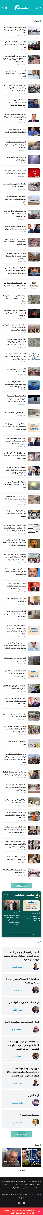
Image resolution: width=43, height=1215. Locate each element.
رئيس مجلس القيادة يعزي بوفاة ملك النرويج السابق (15, 599)
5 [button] (26, 934)
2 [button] (31, 934)
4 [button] (28, 934)
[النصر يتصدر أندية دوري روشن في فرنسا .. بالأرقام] (31, 1157)
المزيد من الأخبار (21, 885)
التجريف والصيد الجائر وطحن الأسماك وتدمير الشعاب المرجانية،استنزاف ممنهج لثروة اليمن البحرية (21, 955)
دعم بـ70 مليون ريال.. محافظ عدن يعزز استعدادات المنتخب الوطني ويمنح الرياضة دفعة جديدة (16, 102)
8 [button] (21, 934)
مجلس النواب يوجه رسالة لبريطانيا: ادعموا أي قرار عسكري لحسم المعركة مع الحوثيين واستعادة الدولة (15, 829)
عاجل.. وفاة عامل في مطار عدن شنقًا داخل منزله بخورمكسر (15, 659)
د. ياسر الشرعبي (17, 1056)
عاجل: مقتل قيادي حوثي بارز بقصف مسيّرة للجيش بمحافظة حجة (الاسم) (15, 171)
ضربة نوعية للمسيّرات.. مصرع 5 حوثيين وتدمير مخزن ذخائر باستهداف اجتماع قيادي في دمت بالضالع (15, 398)
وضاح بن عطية (17, 1102)
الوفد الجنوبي (33, 1095)
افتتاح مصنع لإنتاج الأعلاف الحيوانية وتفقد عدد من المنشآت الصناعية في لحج (15, 44)
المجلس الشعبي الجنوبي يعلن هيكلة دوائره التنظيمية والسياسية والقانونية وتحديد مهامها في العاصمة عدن (15, 528)
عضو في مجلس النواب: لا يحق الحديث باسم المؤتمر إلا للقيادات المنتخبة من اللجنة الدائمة (16, 586)
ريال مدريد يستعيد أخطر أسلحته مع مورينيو (11, 1162)
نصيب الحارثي (17, 966)
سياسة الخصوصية (25, 1194)
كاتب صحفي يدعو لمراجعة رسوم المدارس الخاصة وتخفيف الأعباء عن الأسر (15, 73)
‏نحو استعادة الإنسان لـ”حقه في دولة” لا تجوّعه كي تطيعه (22, 980)
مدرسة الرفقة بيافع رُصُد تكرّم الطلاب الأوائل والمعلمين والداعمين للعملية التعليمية (14, 513)
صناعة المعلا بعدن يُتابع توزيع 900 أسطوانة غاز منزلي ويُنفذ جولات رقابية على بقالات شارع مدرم (14, 59)
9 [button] (19, 934)
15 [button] (9, 934)
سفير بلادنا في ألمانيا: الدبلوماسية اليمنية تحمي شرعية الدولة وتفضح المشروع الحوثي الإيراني (16, 470)
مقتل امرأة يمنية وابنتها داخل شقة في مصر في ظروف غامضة (14, 687)
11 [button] (16, 934)
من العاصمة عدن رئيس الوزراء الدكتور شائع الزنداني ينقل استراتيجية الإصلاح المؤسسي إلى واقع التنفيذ (23, 1044)
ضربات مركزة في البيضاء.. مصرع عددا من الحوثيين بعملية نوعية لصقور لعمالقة (14, 298)
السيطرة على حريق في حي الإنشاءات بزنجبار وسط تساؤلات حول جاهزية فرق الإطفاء (15, 313)
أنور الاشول (17, 1122)
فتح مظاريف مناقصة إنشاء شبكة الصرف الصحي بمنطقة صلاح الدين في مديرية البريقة (15, 787)
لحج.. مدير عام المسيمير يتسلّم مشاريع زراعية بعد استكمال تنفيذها (14, 714)
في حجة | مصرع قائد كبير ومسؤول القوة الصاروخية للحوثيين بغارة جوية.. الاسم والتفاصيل (15, 241)
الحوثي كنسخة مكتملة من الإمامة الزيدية (22, 1021)
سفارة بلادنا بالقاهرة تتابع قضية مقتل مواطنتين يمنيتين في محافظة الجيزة (14, 284)
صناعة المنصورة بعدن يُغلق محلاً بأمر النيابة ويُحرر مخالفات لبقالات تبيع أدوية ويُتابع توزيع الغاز (15, 729)
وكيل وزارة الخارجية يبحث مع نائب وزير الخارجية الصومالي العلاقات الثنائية (14, 857)
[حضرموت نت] (21, 7)
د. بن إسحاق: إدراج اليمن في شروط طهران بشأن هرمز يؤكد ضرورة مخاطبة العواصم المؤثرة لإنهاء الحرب (14, 542)
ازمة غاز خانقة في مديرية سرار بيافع (15, 412)
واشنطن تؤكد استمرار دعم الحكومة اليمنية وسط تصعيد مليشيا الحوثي (15, 227)
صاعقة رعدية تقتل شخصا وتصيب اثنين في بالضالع (16, 158)
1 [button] (33, 934)
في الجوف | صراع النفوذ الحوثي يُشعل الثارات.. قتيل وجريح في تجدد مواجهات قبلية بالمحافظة (14, 327)
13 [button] (13, 934)
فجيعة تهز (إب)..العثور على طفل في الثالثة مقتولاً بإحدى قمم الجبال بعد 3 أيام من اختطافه (15, 455)
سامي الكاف (17, 990)
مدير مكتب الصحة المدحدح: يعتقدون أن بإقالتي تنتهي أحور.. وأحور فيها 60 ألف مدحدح (15, 117)
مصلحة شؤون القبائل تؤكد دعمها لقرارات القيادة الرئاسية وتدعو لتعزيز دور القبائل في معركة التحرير (15, 844)
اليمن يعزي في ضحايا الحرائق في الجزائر (16, 742)
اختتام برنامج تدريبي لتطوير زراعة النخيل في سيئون (16, 370)
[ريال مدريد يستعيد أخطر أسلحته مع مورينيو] (11, 1157)
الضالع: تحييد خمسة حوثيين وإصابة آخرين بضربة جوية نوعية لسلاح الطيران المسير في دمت (14, 426)
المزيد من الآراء (21, 1134)
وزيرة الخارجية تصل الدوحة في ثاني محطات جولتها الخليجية (15, 801)
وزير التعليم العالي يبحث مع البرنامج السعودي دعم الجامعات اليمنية (31, 918)
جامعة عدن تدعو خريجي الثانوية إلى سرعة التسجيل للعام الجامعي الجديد (15, 130)
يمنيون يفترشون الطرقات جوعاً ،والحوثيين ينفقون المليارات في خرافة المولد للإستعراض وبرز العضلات (23, 1071)
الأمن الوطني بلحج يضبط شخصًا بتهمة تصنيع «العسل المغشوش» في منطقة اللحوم (15, 613)
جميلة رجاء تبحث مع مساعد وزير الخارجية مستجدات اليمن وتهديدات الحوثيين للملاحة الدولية (15, 441)
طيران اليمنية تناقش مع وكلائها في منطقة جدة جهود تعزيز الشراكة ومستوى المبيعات (15, 673)
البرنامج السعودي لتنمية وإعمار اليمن (26, 896)
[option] (31, 911)
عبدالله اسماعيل (17, 1029)
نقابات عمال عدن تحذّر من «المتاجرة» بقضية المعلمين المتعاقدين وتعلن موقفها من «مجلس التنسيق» (15, 557)
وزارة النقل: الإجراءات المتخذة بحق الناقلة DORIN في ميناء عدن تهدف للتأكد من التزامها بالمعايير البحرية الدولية (15, 629)
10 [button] (18, 934)
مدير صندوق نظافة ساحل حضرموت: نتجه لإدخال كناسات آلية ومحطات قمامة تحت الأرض (15, 213)
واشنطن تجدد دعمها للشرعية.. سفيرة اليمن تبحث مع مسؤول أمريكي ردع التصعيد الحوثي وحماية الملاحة (15, 270)
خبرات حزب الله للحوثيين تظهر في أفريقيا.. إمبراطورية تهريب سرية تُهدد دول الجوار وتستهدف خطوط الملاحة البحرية (15, 757)
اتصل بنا (21, 1197)
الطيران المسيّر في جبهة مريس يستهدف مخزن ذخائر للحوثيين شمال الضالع (15, 484)
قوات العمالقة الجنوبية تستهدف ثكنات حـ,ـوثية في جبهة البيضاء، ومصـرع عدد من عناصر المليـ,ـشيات (15, 341)
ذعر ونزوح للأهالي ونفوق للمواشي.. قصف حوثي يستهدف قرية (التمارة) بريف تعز (15, 499)
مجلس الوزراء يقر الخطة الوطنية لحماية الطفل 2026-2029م (14, 871)
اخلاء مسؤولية (15, 1194)
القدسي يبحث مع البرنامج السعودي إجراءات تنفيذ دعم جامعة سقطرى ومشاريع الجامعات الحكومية (12, 919)
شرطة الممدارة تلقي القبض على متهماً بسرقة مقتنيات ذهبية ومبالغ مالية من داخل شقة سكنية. (15, 384)
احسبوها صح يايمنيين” (29, 1114)
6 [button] (24, 934)
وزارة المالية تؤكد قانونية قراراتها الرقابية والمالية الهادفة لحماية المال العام (15, 199)
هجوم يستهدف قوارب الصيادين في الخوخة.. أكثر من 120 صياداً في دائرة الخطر (15, 30)
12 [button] (14, 934)
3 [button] (29, 934)
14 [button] (11, 934)
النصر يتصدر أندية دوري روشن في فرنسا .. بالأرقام (31, 1161)
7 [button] (23, 934)
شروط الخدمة (6, 1194)
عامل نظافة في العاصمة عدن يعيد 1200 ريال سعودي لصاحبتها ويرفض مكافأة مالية (15, 815)
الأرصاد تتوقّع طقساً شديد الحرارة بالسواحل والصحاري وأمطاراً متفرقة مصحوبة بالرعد (15, 144)
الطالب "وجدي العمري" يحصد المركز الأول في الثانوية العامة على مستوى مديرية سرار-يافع (15, 571)
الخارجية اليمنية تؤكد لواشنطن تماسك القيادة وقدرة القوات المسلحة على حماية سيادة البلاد (15, 701)
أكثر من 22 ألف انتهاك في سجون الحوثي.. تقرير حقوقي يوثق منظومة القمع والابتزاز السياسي (15, 356)
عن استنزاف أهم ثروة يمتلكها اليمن (24, 1002)
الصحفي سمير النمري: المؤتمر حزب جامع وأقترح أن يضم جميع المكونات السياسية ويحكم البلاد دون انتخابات (15, 645)
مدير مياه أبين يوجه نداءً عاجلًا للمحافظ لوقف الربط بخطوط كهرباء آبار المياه (14, 773)
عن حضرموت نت (36, 1194)
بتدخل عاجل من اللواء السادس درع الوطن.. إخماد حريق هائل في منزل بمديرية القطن (16, 256)
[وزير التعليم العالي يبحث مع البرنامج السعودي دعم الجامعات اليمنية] (31, 905)
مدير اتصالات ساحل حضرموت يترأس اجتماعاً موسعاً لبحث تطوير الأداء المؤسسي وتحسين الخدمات (15, 88)
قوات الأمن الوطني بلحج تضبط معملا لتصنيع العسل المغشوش (14, 185)
